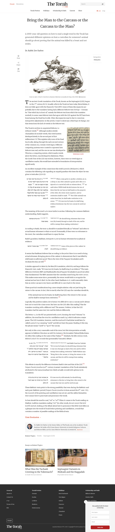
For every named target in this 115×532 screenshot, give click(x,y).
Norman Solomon (36, 475)
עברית (8, 500)
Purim (60, 515)
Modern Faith (89, 497)
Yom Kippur (62, 497)
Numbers (34, 504)
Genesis (34, 493)
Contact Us (10, 497)
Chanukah (62, 511)
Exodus (34, 497)
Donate (9, 520)
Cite (18, 71)
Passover (61, 504)
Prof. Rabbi (61, 475)
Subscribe (100, 527)
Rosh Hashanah (63, 493)
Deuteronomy (36, 508)
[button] (35, 11)
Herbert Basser (68, 475)
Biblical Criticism (90, 493)
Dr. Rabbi (27, 475)
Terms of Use (10, 504)
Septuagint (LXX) (49, 436)
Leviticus (34, 500)
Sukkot (61, 500)
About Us (9, 493)
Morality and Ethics (91, 500)
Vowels (39, 436)
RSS (8, 508)
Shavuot (61, 508)
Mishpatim (97, 60)
